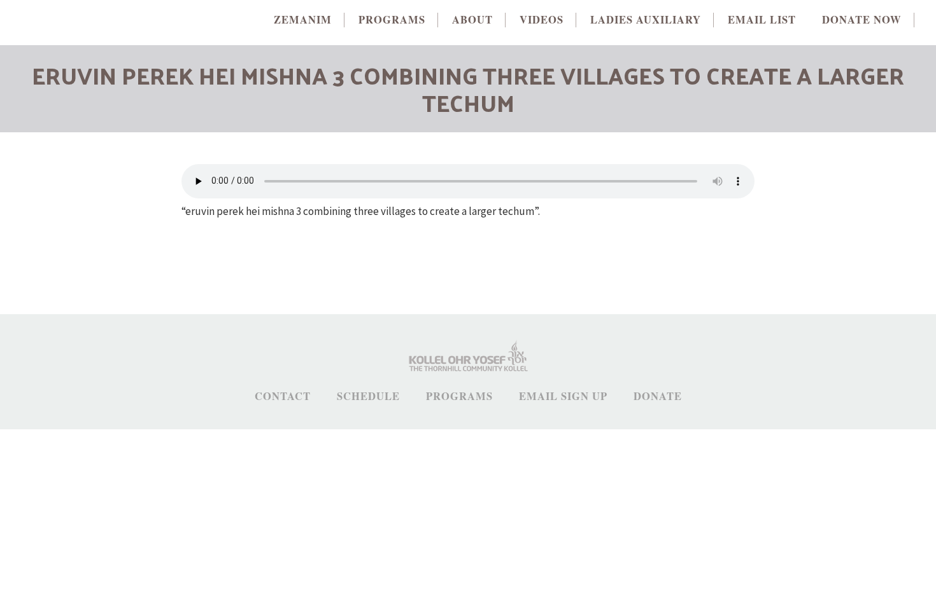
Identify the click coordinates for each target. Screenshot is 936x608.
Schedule (368, 396)
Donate (658, 396)
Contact (283, 396)
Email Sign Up (563, 396)
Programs (459, 396)
